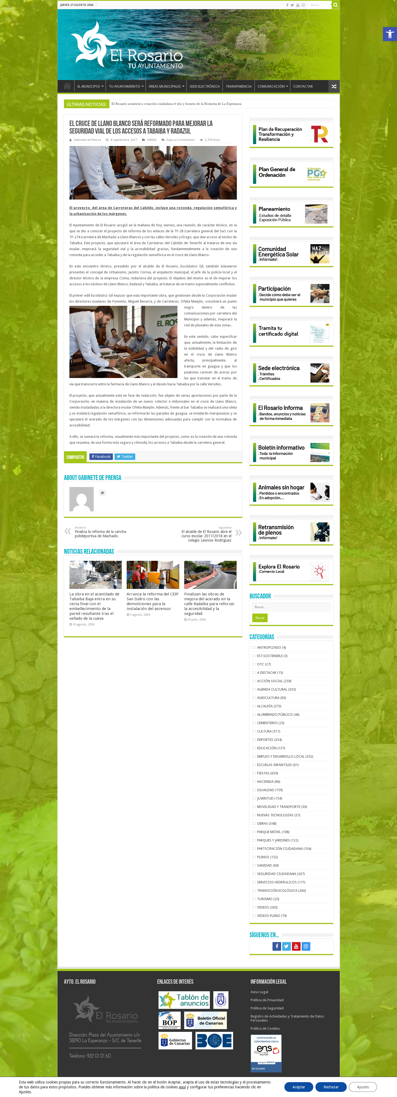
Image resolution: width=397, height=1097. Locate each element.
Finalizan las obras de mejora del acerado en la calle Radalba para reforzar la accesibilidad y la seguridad (209, 604)
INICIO (67, 85)
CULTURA (264, 731)
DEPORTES (265, 740)
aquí (182, 1087)
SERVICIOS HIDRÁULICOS (277, 882)
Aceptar (298, 1087)
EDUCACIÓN (267, 748)
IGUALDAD (265, 790)
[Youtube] (298, 5)
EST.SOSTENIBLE (270, 656)
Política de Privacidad (267, 1000)
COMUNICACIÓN (271, 86)
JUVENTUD (265, 798)
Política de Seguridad (267, 1008)
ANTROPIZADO (269, 647)
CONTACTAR (303, 86)
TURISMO (264, 899)
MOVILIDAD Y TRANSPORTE (278, 807)
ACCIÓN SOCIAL (270, 681)
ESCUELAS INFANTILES (274, 765)
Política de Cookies (265, 1028)
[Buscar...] (336, 5)
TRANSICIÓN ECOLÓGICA (277, 891)
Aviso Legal (259, 992)
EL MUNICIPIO (89, 86)
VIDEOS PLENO (268, 916)
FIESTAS (263, 773)
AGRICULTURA (268, 698)
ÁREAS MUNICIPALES (165, 86)
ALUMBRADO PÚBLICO (275, 714)
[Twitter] (292, 5)
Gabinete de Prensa (87, 140)
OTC (260, 664)
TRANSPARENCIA (239, 86)
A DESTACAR (266, 673)
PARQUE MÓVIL (269, 832)
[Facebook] (287, 5)
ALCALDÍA (265, 706)
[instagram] (303, 5)
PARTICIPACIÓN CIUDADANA (280, 849)
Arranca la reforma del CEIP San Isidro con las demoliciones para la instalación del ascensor (153, 601)
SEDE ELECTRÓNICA (205, 86)
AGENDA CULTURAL (272, 689)
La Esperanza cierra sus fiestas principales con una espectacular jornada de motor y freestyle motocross (186, 104)
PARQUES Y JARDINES (273, 840)
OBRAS (152, 140)
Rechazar (331, 1087)
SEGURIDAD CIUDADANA (276, 874)
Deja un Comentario (181, 140)
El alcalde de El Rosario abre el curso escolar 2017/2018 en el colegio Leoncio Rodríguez (206, 534)
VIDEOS (263, 907)
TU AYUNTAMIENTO (124, 86)
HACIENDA (265, 782)
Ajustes (363, 1087)
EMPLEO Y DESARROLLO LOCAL (281, 756)
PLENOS (263, 857)
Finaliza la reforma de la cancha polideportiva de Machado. (100, 532)
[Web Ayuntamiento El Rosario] (199, 44)
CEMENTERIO (267, 723)
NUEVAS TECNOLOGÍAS (275, 815)
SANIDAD (264, 865)
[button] (390, 34)
